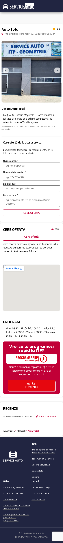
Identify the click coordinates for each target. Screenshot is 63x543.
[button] (6, 70)
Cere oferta (31, 212)
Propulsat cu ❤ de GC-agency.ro (31, 537)
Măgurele (21, 431)
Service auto (9, 431)
